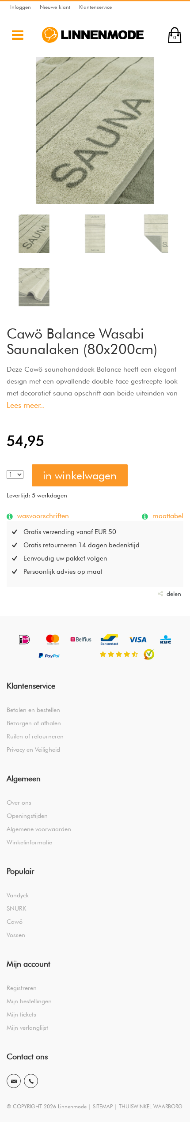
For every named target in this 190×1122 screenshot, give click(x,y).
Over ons (19, 802)
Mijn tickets (21, 1014)
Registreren (22, 987)
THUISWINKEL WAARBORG (150, 1106)
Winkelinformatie (29, 842)
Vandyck (18, 895)
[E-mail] (14, 1081)
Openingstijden (27, 815)
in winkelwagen (80, 475)
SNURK (16, 908)
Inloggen (20, 7)
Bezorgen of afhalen (34, 723)
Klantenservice (95, 7)
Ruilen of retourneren (35, 736)
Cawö (15, 921)
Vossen (16, 934)
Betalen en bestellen (33, 709)
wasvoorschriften (42, 515)
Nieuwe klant (55, 7)
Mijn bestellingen (29, 1001)
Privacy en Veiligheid (33, 749)
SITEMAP (103, 1106)
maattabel (166, 515)
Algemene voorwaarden (39, 828)
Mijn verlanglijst (27, 1027)
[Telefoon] (31, 1081)
